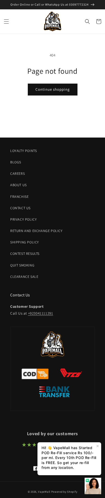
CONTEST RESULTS (25, 253)
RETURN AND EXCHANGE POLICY (36, 230)
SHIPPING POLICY (24, 242)
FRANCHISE (19, 196)
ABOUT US (18, 185)
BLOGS (15, 162)
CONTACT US (20, 208)
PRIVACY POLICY (23, 219)
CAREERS (17, 173)
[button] (6, 21)
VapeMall (44, 491)
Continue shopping (52, 89)
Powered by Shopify (64, 491)
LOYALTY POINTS (23, 150)
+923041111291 (40, 313)
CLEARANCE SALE (24, 276)
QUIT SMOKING (22, 265)
